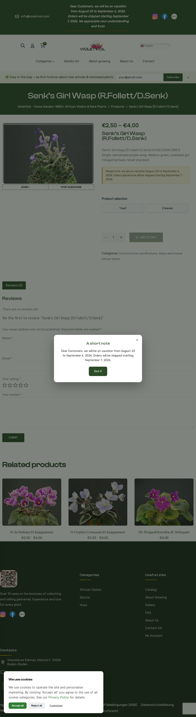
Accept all (18, 705)
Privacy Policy (58, 697)
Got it (98, 371)
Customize (56, 705)
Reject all (36, 705)
